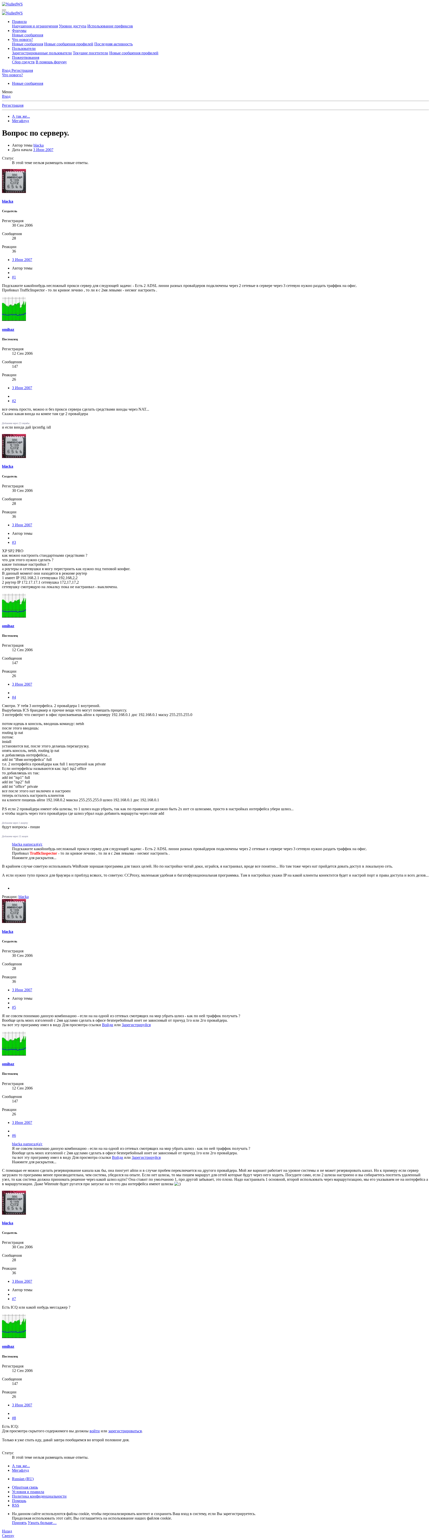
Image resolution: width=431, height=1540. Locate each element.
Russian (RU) (23, 1479)
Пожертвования (25, 57)
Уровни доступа (72, 26)
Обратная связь (25, 1487)
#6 (14, 1135)
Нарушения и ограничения (35, 26)
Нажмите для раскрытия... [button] (34, 858)
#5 (14, 1007)
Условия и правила (28, 1492)
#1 (14, 277)
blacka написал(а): (27, 844)
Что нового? (22, 39)
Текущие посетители (90, 53)
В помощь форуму (51, 62)
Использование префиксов (110, 26)
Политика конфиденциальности (39, 1496)
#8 (14, 1418)
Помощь (19, 1501)
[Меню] (4, 10)
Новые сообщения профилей (68, 44)
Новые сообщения (27, 35)
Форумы (19, 30)
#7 (14, 1299)
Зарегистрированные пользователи (42, 53)
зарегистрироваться (125, 1431)
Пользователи (24, 48)
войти (95, 1431)
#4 (14, 697)
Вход (6, 96)
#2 (14, 401)
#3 (14, 542)
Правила (19, 21)
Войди (107, 1025)
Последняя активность (113, 44)
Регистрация (12, 105)
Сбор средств (23, 62)
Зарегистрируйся (136, 1025)
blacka (38, 145)
